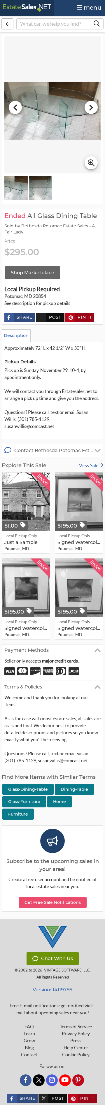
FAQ (29, 1026)
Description (16, 335)
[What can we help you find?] (97, 23)
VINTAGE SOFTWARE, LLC (67, 970)
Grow (29, 1040)
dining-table (74, 789)
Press (75, 1040)
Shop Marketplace (32, 272)
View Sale (89, 465)
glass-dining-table (28, 789)
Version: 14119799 (53, 989)
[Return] (7, 23)
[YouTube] (65, 1080)
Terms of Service (76, 1026)
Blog (29, 1047)
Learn (29, 1033)
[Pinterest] (78, 1080)
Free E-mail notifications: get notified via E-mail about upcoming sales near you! (53, 1009)
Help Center (76, 1047)
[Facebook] (26, 1080)
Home (59, 801)
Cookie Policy (76, 1054)
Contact (29, 1054)
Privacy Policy (76, 1033)
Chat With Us (57, 958)
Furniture (18, 814)
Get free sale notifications (52, 902)
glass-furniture (24, 801)
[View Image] (16, 188)
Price (9, 241)
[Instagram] (52, 1080)
